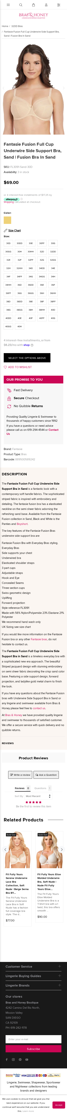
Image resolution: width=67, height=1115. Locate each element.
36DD (31, 284)
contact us (39, 708)
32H (8, 268)
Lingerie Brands (18, 985)
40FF (41, 318)
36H (42, 293)
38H (31, 309)
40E (20, 318)
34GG (42, 276)
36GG (31, 293)
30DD (19, 243)
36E (42, 284)
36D (19, 284)
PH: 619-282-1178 (16, 1028)
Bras (24, 454)
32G (42, 259)
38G (8, 309)
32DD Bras (17, 26)
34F (8, 276)
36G (19, 293)
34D (31, 268)
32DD (53, 251)
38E (31, 301)
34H (53, 276)
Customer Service (19, 966)
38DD (19, 301)
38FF (53, 301)
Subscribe (33, 1049)
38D (8, 301)
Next (63, 88)
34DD (42, 268)
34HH (8, 284)
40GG (8, 326)
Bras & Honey (13, 715)
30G (53, 243)
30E (31, 243)
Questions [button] (40, 788)
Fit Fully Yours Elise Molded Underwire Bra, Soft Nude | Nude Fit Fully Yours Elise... (49, 881)
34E (53, 268)
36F (53, 284)
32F (20, 259)
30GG (8, 251)
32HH (20, 268)
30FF (41, 243)
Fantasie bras (39, 639)
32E (8, 259)
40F (31, 318)
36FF (8, 293)
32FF (30, 259)
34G (31, 276)
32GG (53, 259)
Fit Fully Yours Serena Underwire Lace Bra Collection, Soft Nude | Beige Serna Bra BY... (17, 883)
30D (8, 243)
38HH (42, 309)
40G (53, 318)
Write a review (22, 775)
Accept (58, 1104)
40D (53, 309)
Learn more (28, 1111)
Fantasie (17, 449)
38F (42, 301)
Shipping (9, 202)
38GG (20, 309)
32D (42, 251)
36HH (53, 293)
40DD (8, 318)
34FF (19, 276)
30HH (31, 251)
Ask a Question (48, 775)
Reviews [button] (20, 788)
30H (19, 251)
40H (19, 326)
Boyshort (22, 524)
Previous (3, 88)
